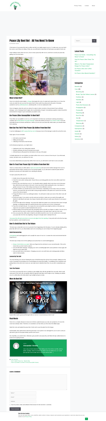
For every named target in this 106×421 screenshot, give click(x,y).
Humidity (78, 99)
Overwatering (13, 235)
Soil (77, 118)
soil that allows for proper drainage (25, 120)
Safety (77, 136)
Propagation (79, 107)
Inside (76, 131)
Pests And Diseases (82, 105)
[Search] (94, 41)
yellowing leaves (24, 104)
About (93, 5)
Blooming (79, 92)
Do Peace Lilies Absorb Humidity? (85, 73)
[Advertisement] (53, 23)
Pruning (78, 110)
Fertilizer (78, 97)
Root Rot (16, 359)
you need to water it (56, 120)
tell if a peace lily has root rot (29, 131)
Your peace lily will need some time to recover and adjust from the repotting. (29, 218)
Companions (78, 126)
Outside (77, 134)
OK (86, 418)
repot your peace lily (36, 167)
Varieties (77, 139)
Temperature (80, 120)
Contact (87, 5)
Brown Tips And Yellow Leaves (85, 94)
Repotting (79, 113)
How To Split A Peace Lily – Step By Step (20, 361)
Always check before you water (21, 244)
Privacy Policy (78, 5)
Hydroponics (78, 128)
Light (77, 102)
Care (12, 359)
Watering (78, 123)
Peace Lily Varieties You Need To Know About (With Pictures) (24, 362)
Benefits (77, 86)
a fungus (29, 101)
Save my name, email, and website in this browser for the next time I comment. (31, 404)
